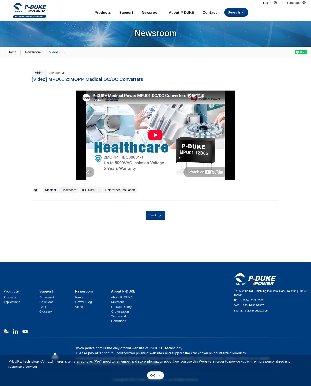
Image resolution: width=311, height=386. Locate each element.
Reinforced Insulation (120, 190)
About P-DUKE (121, 297)
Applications (11, 302)
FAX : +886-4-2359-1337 (249, 305)
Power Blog (83, 302)
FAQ (42, 307)
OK (153, 375)
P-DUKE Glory (121, 307)
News (79, 297)
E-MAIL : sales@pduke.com (251, 310)
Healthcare (68, 190)
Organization (120, 311)
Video (79, 307)
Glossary (45, 311)
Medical (50, 190)
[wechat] (6, 331)
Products (9, 297)
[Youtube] (25, 331)
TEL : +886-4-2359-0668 (248, 300)
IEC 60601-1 (91, 190)
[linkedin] (15, 331)
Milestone (118, 302)
